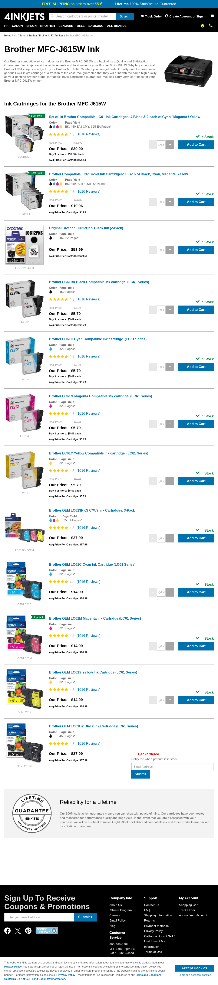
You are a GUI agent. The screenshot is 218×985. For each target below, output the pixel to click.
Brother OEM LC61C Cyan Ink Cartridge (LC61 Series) (92, 564)
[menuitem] (6, 26)
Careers (114, 915)
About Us (115, 905)
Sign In (201, 16)
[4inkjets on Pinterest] (28, 932)
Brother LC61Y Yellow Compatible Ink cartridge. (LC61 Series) (98, 453)
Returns (149, 920)
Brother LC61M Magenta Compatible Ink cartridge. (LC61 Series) (100, 396)
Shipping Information (158, 915)
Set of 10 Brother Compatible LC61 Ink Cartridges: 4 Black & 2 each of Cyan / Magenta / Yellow (124, 117)
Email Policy (117, 920)
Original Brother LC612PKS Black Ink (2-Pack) (86, 228)
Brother (33, 35)
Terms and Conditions (148, 974)
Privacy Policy (153, 931)
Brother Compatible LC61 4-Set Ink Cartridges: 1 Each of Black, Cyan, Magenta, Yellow (118, 174)
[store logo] (24, 17)
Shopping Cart (188, 905)
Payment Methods (156, 925)
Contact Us (151, 905)
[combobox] (91, 16)
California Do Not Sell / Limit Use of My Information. (35, 979)
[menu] (109, 26)
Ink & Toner (20, 35)
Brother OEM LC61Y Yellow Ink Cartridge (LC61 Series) (93, 672)
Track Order (153, 16)
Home (8, 35)
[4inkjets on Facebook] (7, 932)
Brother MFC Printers (51, 35)
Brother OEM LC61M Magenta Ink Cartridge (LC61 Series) (95, 618)
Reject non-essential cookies (194, 974)
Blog (112, 925)
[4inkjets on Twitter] (18, 932)
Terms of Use (153, 951)
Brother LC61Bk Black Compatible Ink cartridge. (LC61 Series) (99, 282)
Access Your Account (193, 915)
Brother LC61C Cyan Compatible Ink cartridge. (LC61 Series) (97, 339)
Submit (140, 774)
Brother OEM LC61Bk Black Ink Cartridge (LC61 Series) (93, 726)
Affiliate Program (120, 910)
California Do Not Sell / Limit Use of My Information (159, 941)
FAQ (147, 910)
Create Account (181, 16)
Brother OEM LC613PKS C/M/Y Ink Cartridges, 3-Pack (92, 510)
